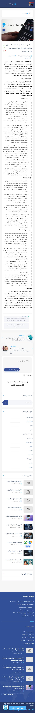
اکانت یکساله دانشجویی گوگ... (14, 516)
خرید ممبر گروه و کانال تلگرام (26, 610)
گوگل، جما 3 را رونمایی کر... (15, 551)
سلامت (31, 463)
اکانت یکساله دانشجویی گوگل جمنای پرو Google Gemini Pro (13, 687)
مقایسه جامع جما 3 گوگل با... (14, 542)
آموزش (31, 467)
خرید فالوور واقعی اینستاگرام (26, 607)
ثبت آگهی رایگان (17, 708)
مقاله (31, 426)
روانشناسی (30, 438)
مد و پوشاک (30, 459)
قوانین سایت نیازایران (28, 616)
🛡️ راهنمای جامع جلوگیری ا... (14, 481)
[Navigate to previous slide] (31, 30)
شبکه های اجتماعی (28, 434)
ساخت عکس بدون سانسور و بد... (13, 534)
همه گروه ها (30, 417)
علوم (31, 430)
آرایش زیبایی (29, 442)
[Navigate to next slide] (3, 30)
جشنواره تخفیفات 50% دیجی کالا (25, 604)
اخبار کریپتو (30, 421)
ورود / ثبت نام (9, 4)
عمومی (31, 446)
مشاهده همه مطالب (8, 695)
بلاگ (25, 13)
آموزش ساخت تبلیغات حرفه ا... (14, 525)
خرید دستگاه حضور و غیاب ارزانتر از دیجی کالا (22, 601)
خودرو (31, 451)
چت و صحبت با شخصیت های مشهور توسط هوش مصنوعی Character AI (19, 48)
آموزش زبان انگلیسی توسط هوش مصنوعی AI (16, 326)
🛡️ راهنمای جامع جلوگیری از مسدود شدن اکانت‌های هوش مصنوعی (13, 650)
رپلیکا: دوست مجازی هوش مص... (13, 560)
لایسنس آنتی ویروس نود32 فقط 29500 (23, 613)
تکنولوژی (27, 58)
